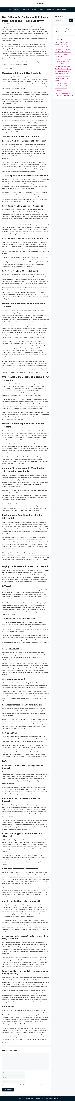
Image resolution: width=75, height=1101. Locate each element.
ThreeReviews (37, 3)
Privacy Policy (50, 9)
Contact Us (41, 9)
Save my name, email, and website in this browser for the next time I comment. (26, 1085)
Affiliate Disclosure (61, 9)
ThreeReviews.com (30, 1098)
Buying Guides (25, 9)
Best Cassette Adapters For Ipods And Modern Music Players (62, 78)
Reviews (16, 9)
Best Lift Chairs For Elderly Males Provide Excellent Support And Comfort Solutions (63, 45)
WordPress (45, 1098)
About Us (34, 9)
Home (10, 9)
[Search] (71, 20)
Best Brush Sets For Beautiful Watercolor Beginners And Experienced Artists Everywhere (63, 61)
